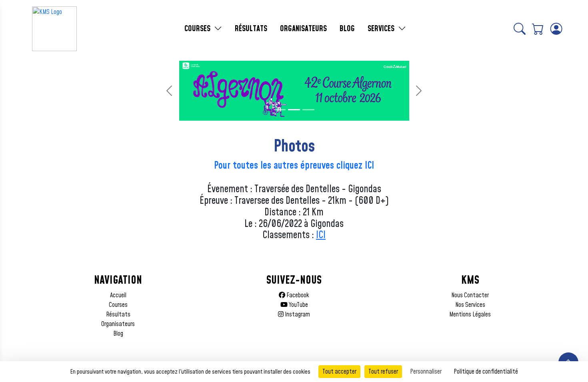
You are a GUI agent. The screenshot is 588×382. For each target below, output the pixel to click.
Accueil (118, 295)
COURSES (198, 28)
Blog (118, 333)
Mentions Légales (470, 314)
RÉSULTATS (251, 28)
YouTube (298, 304)
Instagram (297, 314)
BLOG (347, 28)
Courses (118, 304)
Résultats (118, 314)
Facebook (297, 295)
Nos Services (470, 304)
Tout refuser (383, 371)
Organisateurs (118, 324)
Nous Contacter (470, 295)
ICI (321, 235)
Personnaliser (426, 371)
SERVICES (382, 28)
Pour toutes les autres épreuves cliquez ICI (294, 165)
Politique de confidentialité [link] (486, 371)
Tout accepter (339, 371)
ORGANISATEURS (303, 28)
